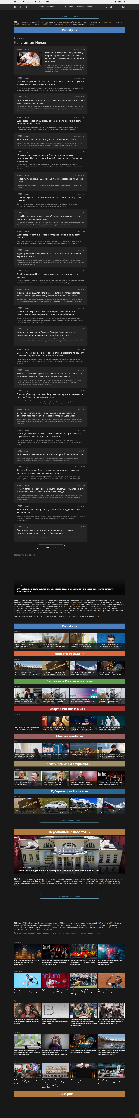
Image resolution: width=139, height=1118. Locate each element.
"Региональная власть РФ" (58, 608)
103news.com (51, 2)
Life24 (16, 24)
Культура (51, 6)
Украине (92, 879)
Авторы (90, 6)
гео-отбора (39, 883)
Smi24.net (106, 881)
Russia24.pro (100, 606)
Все (65, 22)
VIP (28, 22)
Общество (80, 6)
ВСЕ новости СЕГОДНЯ (69, 16)
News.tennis (39, 2)
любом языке (70, 616)
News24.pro (18, 742)
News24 (41, 22)
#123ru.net (90, 24)
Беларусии (102, 879)
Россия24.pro (54, 925)
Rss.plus (61, 2)
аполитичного (78, 602)
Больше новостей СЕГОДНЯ (69, 896)
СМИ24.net (28, 929)
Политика (69, 6)
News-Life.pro (36, 606)
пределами (18, 881)
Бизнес (42, 6)
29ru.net (17, 2)
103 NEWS (48, 929)
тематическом (107, 22)
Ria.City (66, 606)
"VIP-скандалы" (99, 608)
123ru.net (121, 2)
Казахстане (112, 879)
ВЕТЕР (23, 925)
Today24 (44, 24)
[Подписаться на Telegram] (115, 2)
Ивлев (19, 49)
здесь (98, 616)
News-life (17, 632)
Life (109, 883)
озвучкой (63, 24)
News (104, 883)
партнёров (56, 927)
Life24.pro (17, 687)
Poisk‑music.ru (28, 2)
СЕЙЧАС (113, 923)
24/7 (81, 22)
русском (26, 24)
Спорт (59, 6)
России (84, 879)
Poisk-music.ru (18, 769)
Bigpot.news (18, 1001)
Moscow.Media (76, 606)
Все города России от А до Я (69, 820)
